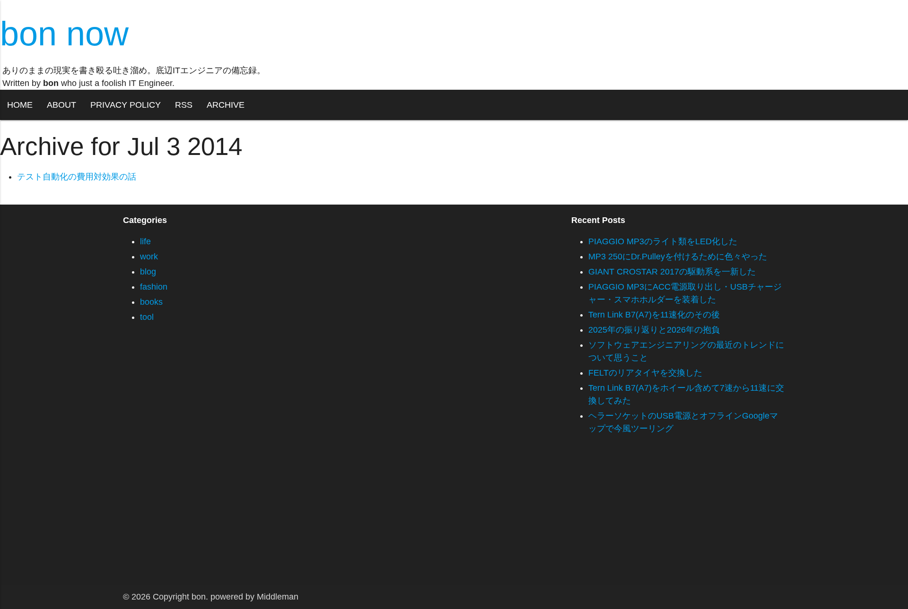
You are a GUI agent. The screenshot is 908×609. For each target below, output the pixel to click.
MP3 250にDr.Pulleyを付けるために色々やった (677, 256)
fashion (153, 287)
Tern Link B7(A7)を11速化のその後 (654, 314)
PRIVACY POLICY (125, 105)
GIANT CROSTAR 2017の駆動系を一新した (672, 271)
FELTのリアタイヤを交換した (645, 372)
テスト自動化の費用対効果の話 (76, 176)
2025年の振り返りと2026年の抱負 (654, 330)
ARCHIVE (225, 105)
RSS (183, 105)
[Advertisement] (284, 519)
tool (147, 317)
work (149, 256)
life (145, 241)
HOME (20, 105)
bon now (64, 33)
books (151, 302)
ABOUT (61, 105)
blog (148, 271)
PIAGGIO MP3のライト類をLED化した (662, 241)
